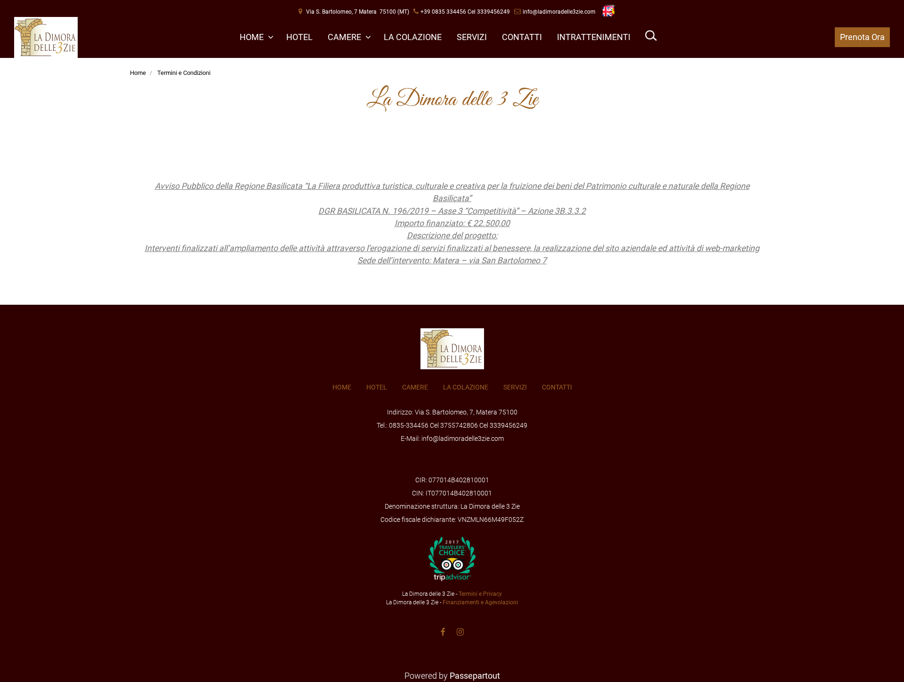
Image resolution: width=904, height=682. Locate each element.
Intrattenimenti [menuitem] (593, 37)
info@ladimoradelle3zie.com (559, 11)
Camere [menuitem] (345, 37)
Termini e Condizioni (183, 72)
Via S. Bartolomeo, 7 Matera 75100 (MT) (357, 11)
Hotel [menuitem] (299, 37)
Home (138, 72)
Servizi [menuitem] (472, 37)
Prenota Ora (862, 37)
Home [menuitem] (253, 37)
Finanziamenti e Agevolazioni (480, 602)
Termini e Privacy (480, 594)
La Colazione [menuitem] (413, 37)
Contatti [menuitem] (522, 37)
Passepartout (475, 676)
